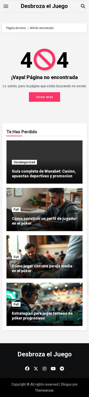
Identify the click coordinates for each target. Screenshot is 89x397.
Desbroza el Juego (44, 6)
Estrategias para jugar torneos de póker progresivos (42, 315)
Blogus (66, 384)
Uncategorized (24, 162)
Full (16, 209)
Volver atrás (44, 97)
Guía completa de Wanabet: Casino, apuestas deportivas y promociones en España (44, 176)
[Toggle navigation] (5, 6)
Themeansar (44, 390)
